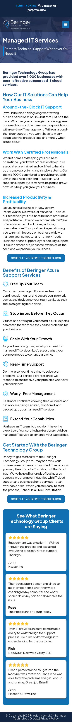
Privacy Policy (49, 718)
